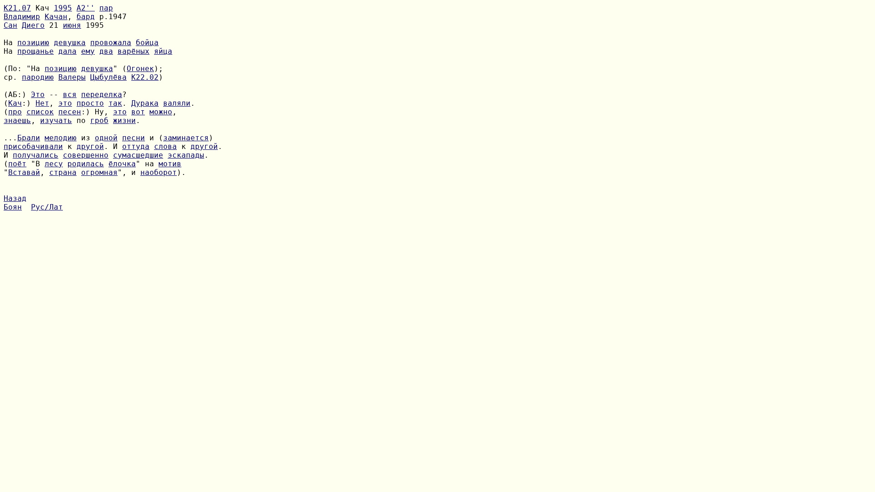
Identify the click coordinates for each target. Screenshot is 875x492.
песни (133, 137)
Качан (56, 16)
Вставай (24, 172)
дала (67, 51)
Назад (15, 198)
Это (38, 94)
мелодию (61, 137)
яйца (163, 51)
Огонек (140, 68)
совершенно (85, 155)
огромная (99, 172)
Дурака (145, 103)
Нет (42, 103)
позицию (33, 42)
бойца (147, 42)
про (15, 112)
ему (88, 51)
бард (86, 16)
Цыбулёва (108, 77)
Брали (28, 137)
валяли (176, 103)
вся (70, 94)
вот (138, 112)
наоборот (158, 172)
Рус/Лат (47, 207)
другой (90, 146)
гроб (99, 120)
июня (72, 25)
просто (90, 103)
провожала (110, 42)
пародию (38, 77)
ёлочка (122, 163)
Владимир (22, 16)
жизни (124, 120)
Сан (10, 25)
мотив (170, 163)
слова (165, 146)
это (65, 103)
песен (69, 112)
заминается (186, 137)
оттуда (135, 146)
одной (106, 137)
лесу (54, 163)
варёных (133, 51)
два (106, 51)
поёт (17, 163)
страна (63, 172)
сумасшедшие (138, 155)
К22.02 (145, 77)
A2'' (86, 8)
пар (106, 8)
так (115, 103)
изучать (56, 120)
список (40, 112)
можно (160, 112)
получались (35, 155)
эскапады (186, 155)
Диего (33, 25)
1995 (63, 8)
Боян (13, 207)
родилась (85, 163)
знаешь (17, 120)
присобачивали (33, 146)
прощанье (35, 51)
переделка (101, 94)
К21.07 (17, 8)
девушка (70, 42)
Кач (15, 103)
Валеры (72, 77)
